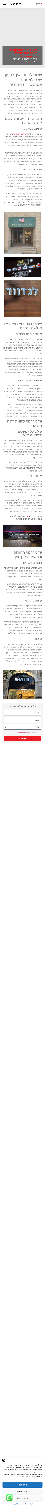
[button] (3, 1460)
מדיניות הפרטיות (23, 732)
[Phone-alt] (10, 3)
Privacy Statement (17, 1504)
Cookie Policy (29, 1504)
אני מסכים (22, 1485)
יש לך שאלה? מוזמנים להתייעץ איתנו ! (22, 706)
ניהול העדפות (22, 1499)
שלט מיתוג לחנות (19, 134)
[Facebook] (16, 3)
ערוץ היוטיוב (31, 516)
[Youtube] (19, 3)
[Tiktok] (13, 3)
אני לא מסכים (22, 1492)
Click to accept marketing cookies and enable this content (22, 535)
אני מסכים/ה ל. (28, 732)
